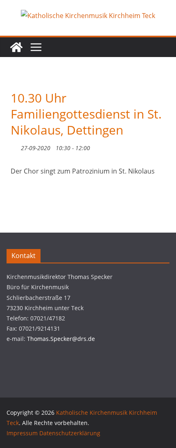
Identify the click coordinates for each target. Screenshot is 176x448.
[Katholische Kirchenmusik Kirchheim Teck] (16, 47)
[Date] (15, 146)
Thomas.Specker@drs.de (61, 339)
